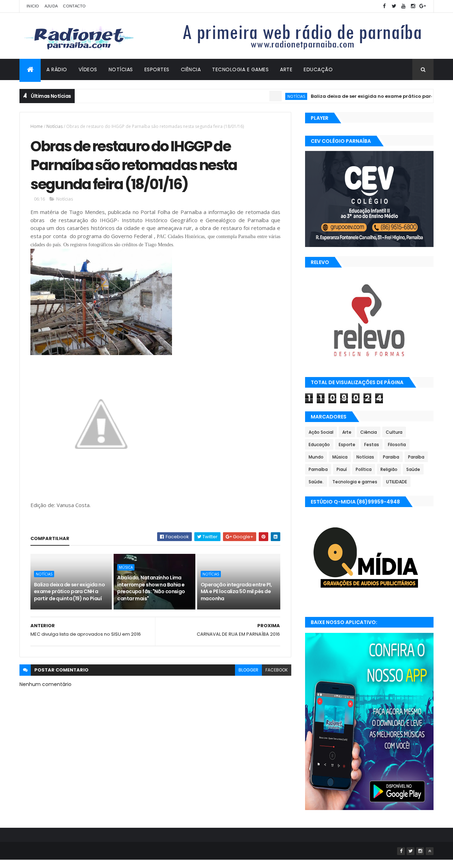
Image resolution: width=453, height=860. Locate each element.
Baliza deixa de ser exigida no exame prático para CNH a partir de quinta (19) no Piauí (69, 591)
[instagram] (413, 6)
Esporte (347, 445)
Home (36, 126)
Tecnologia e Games (240, 69)
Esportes (157, 69)
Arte (286, 69)
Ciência (191, 69)
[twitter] (394, 6)
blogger (248, 670)
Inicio (33, 6)
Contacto (74, 6)
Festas (371, 445)
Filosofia (397, 445)
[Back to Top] (430, 851)
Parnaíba (318, 469)
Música (126, 567)
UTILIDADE (396, 482)
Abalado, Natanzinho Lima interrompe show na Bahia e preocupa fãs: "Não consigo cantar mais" (151, 588)
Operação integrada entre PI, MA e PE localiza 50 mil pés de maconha (236, 591)
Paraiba (391, 457)
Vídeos (88, 69)
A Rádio (56, 69)
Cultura (394, 432)
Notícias (121, 69)
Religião (388, 469)
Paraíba (416, 457)
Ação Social (321, 432)
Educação (318, 69)
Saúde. (316, 482)
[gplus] (422, 6)
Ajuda (51, 6)
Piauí (342, 469)
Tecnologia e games (354, 482)
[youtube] (403, 6)
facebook (276, 670)
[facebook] (384, 6)
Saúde (413, 469)
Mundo (316, 457)
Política (364, 469)
